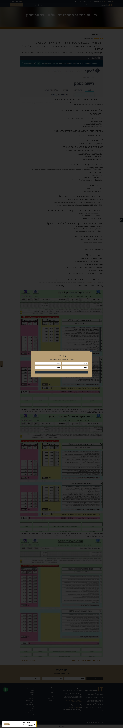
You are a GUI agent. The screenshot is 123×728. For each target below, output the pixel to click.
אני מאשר (7, 724)
